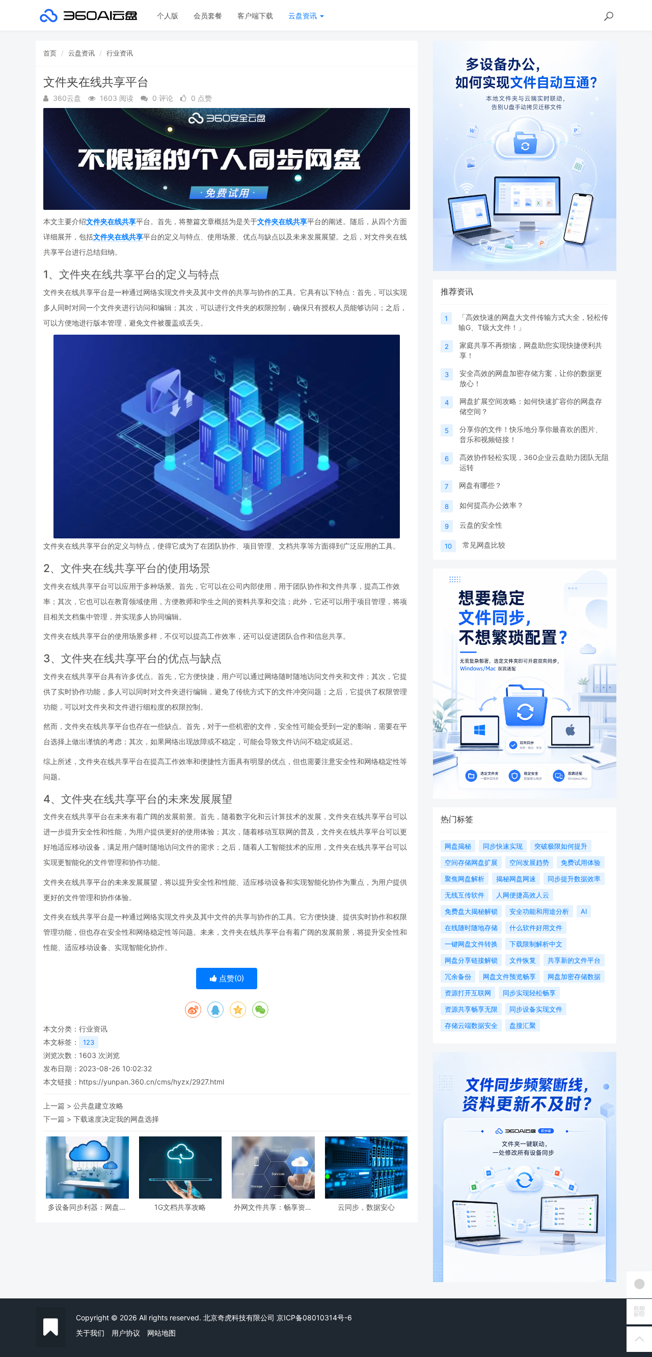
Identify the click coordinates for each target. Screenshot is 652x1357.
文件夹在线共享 (111, 221)
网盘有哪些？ (480, 485)
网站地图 (161, 1332)
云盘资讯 (303, 15)
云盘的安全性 (480, 525)
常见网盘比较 (484, 544)
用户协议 (126, 1332)
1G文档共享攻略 (180, 1207)
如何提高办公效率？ (491, 505)
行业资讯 (119, 53)
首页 (50, 53)
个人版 (167, 15)
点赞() (230, 978)
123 (88, 1042)
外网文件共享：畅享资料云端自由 (273, 1207)
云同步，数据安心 (366, 1207)
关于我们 (90, 1332)
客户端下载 (255, 15)
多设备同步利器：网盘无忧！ (87, 1207)
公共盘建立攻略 (98, 1105)
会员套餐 (208, 15)
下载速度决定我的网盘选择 (116, 1119)
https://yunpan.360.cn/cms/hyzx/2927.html (151, 1081)
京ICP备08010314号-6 (314, 1317)
